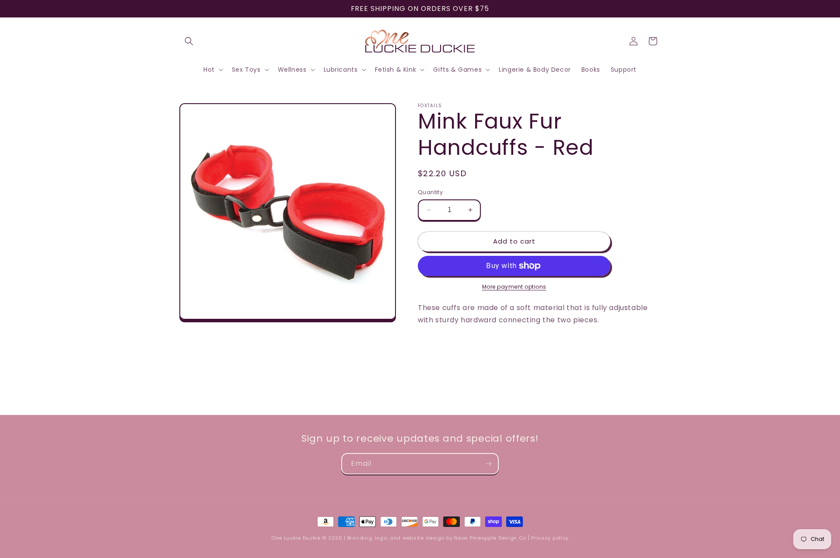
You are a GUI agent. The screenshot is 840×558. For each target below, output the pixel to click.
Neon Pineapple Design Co (491, 537)
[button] (189, 41)
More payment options (514, 286)
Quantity (430, 192)
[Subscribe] (488, 463)
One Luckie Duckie (296, 537)
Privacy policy (550, 537)
